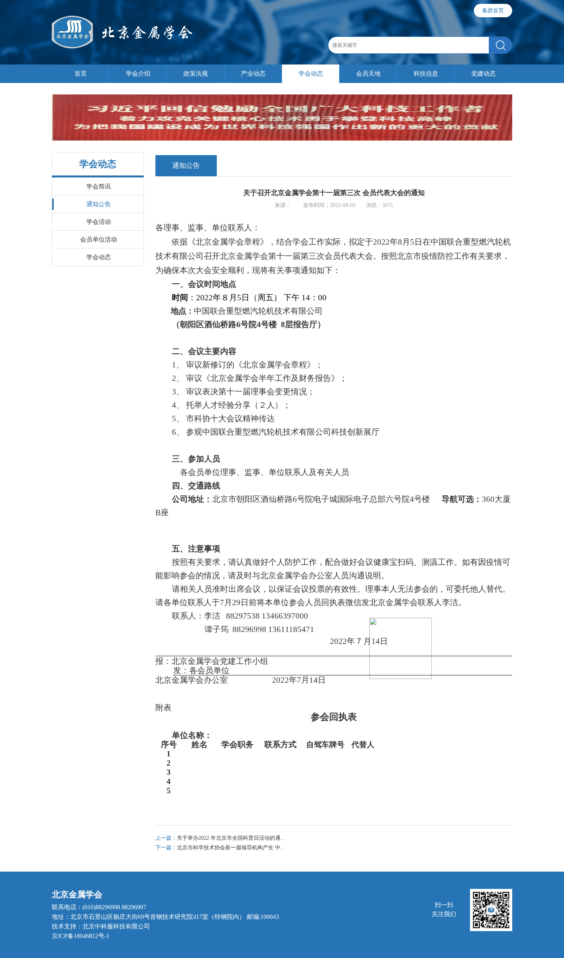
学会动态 (310, 73)
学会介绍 (138, 73)
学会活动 (98, 221)
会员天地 (368, 73)
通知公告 (98, 204)
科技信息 (426, 73)
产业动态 (253, 73)
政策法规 (195, 73)
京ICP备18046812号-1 (80, 936)
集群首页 (493, 10)
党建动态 (483, 73)
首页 (80, 73)
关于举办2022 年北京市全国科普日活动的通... (220, 838)
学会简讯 (98, 186)
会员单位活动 (98, 239)
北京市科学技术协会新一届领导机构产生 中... (220, 847)
